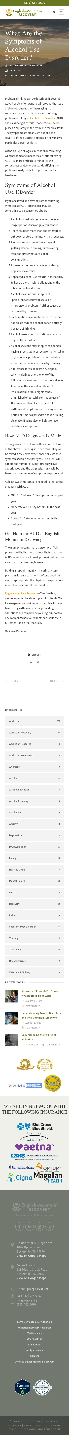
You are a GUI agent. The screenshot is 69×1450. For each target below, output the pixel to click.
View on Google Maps (31, 1256)
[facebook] (19, 1226)
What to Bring (34, 1339)
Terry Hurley (32, 1006)
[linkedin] (29, 1226)
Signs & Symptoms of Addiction (34, 1322)
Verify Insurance (34, 1350)
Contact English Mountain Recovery (34, 1362)
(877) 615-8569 (34, 3)
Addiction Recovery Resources (34, 1328)
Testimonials (34, 1333)
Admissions (34, 1344)
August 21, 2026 (33, 1001)
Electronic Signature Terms (41, 1429)
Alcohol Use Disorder (23, 75)
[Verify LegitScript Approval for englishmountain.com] (22, 1387)
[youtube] (39, 1226)
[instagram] (49, 1226)
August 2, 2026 (33, 1023)
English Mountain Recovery (26, 65)
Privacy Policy (34, 1425)
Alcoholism (44, 75)
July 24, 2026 (31, 1044)
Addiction (16, 70)
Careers (34, 1356)
